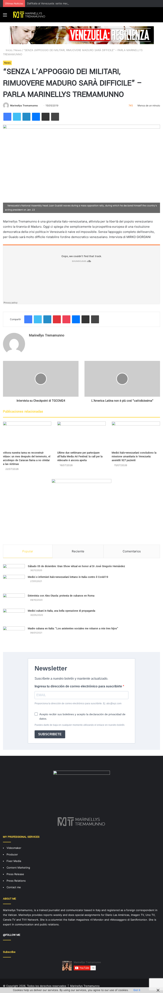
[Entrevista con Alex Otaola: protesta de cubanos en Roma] (14, 600)
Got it (136, 990)
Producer (12, 854)
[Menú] (5, 16)
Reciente (78, 551)
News (17, 50)
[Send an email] (39, 105)
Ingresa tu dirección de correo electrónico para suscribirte (79, 686)
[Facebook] (7, 117)
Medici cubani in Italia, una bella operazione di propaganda (61, 611)
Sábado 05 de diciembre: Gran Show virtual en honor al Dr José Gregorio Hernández (76, 566)
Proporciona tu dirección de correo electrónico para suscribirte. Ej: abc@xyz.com (78, 703)
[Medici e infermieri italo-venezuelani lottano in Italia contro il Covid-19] (14, 583)
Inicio (8, 50)
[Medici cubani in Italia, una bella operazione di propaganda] (14, 616)
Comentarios (132, 551)
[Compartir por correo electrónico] (45, 117)
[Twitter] (17, 117)
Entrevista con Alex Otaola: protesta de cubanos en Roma (61, 596)
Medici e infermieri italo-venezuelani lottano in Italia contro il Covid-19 (68, 577)
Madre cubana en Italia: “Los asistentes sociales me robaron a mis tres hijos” (73, 628)
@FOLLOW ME (11, 935)
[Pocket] (66, 319)
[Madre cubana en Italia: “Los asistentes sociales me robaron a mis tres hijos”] (14, 636)
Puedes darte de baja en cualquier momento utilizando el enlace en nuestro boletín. (80, 725)
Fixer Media (14, 861)
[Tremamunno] (30, 14)
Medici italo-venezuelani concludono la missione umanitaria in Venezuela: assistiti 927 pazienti (134, 456)
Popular (27, 551)
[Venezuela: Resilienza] (81, 35)
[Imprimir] (55, 117)
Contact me (14, 887)
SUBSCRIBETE (50, 734)
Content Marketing (18, 867)
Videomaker (14, 847)
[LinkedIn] (26, 117)
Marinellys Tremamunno (24, 105)
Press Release (15, 874)
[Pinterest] (57, 319)
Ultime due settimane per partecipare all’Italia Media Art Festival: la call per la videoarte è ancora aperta (80, 456)
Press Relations (16, 880)
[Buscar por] (158, 16)
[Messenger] (36, 117)
